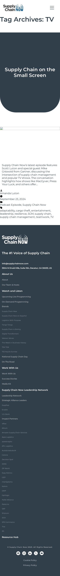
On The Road (8, 362)
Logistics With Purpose (11, 320)
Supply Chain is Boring (11, 329)
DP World (6, 468)
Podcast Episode (10, 204)
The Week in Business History (14, 343)
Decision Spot (7, 459)
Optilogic (5, 495)
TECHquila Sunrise (9, 352)
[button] (52, 7)
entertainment (41, 210)
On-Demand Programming (15, 302)
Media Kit (6, 384)
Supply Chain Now (34, 204)
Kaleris (4, 486)
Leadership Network (12, 395)
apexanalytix (7, 442)
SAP (3, 509)
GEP (3, 477)
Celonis (5, 455)
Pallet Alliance (8, 500)
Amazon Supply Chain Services (14, 433)
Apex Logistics (8, 437)
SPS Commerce (8, 522)
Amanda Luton (9, 193)
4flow (4, 424)
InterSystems (7, 482)
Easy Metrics (7, 473)
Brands (5, 306)
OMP (4, 491)
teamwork (42, 216)
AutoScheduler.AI (9, 450)
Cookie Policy (30, 560)
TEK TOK (5, 347)
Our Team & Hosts (10, 285)
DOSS (4, 464)
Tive (3, 527)
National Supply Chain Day (15, 356)
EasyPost (5, 405)
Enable (5, 410)
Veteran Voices (8, 338)
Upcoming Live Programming (16, 296)
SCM (31, 213)
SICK (4, 518)
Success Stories (9, 378)
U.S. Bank (6, 414)
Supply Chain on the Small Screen (30, 72)
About (5, 279)
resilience (21, 213)
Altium (5, 428)
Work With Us (9, 373)
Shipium (5, 513)
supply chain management (17, 216)
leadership (6, 213)
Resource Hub (10, 537)
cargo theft (23, 210)
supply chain (43, 213)
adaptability (7, 210)
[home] (13, 7)
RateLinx (5, 504)
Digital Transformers (10, 334)
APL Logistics (7, 446)
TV (52, 216)
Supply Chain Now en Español (14, 316)
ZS (3, 531)
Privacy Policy (30, 565)
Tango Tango (7, 325)
